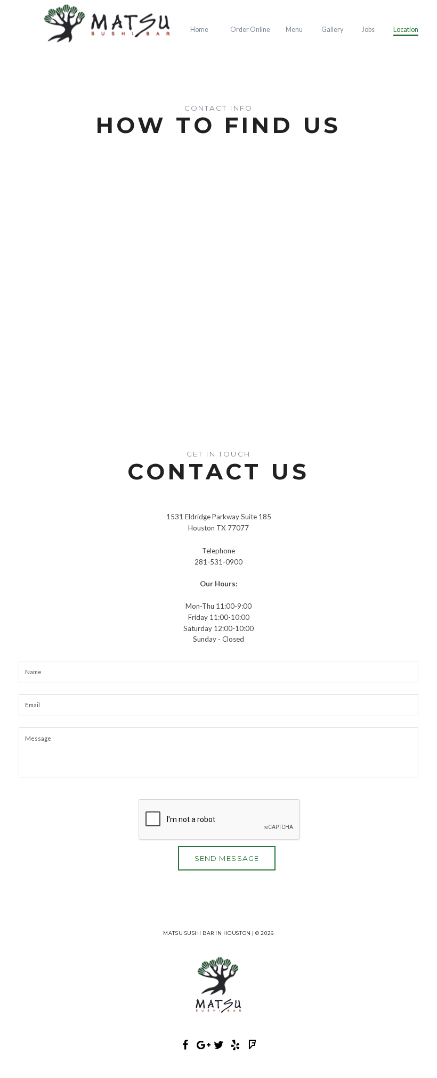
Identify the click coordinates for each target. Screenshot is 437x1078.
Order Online (250, 30)
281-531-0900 (218, 562)
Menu (294, 30)
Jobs (368, 30)
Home (199, 30)
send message (227, 858)
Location (405, 30)
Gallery (332, 30)
